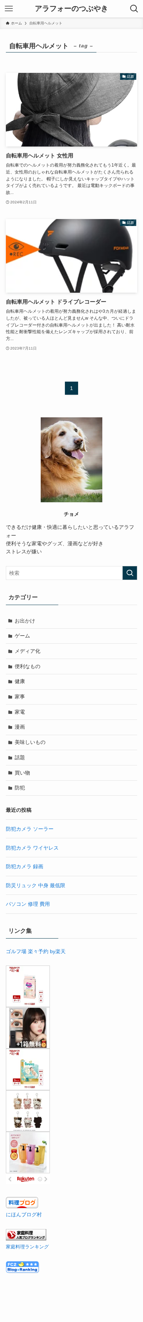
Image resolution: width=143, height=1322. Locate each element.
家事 (20, 696)
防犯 (20, 788)
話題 (20, 757)
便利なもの (27, 666)
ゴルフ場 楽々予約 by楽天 (36, 951)
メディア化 (27, 651)
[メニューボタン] (9, 8)
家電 (20, 712)
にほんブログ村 (24, 1214)
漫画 (20, 727)
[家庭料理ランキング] (26, 1238)
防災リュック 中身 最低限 (35, 885)
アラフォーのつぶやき (71, 8)
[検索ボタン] (134, 8)
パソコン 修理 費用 (28, 904)
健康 (20, 681)
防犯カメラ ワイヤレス (32, 848)
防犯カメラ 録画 (24, 866)
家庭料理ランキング (27, 1246)
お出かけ (25, 621)
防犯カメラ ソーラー (30, 829)
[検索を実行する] (129, 573)
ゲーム (22, 636)
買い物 (22, 773)
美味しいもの (30, 742)
